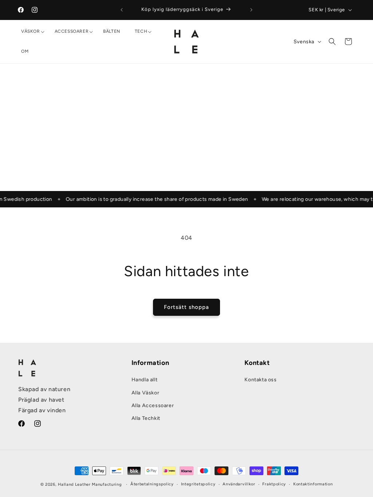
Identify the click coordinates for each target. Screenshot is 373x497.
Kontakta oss (260, 380)
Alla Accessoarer (152, 405)
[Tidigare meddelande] (122, 10)
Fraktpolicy (274, 484)
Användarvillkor (239, 484)
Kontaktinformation (313, 484)
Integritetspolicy (198, 484)
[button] (30, 31)
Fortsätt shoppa (186, 307)
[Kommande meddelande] (251, 10)
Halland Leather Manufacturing (90, 484)
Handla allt (144, 380)
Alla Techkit (145, 418)
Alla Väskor (145, 393)
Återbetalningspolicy (152, 484)
